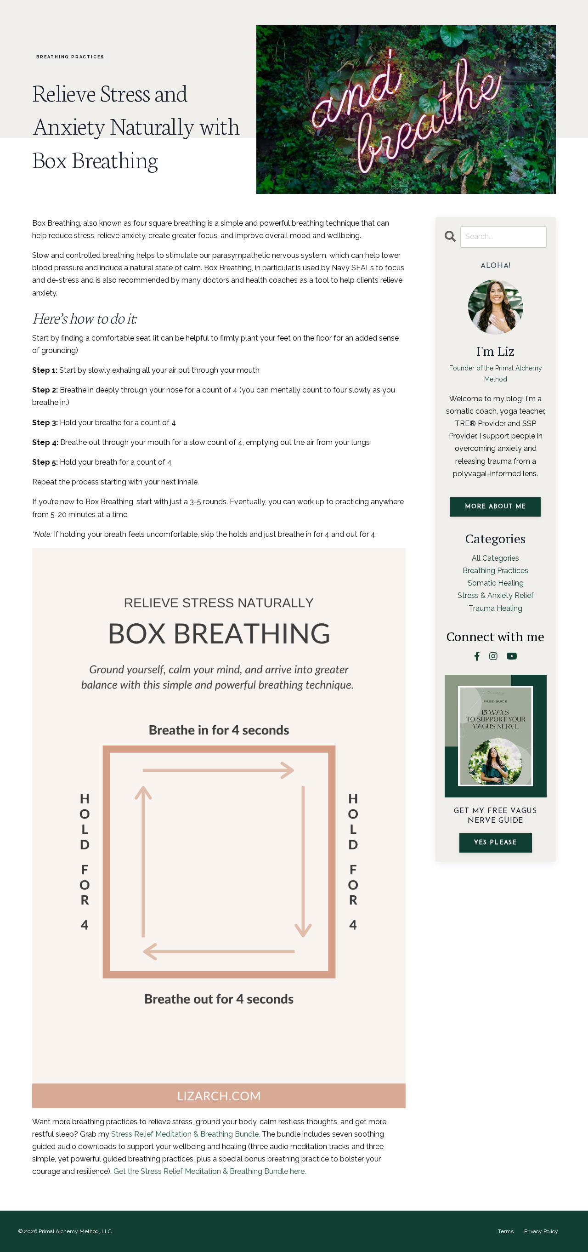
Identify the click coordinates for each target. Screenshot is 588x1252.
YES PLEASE (495, 843)
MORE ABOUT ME (495, 507)
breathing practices (70, 57)
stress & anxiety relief (496, 595)
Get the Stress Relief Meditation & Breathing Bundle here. (209, 1171)
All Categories (495, 558)
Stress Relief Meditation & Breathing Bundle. (185, 1134)
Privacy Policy (541, 1231)
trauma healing (495, 608)
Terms (506, 1231)
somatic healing (496, 583)
